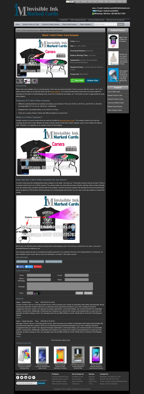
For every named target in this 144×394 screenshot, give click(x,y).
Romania (100, 1)
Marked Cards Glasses (115, 106)
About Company (77, 381)
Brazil (89, 1)
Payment (92, 376)
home (70, 1)
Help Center (93, 381)
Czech (95, 1)
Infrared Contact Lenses (50, 24)
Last (68, 340)
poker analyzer (55, 91)
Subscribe (41, 383)
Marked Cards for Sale (31, 24)
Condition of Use (77, 376)
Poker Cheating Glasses (78, 20)
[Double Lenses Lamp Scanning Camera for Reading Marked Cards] (119, 52)
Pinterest (38, 266)
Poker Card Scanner (70, 24)
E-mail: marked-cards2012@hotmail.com (113, 8)
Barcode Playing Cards (53, 261)
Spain (106, 1)
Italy (124, 1)
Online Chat (92, 80)
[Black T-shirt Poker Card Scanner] (119, 35)
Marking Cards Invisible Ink (115, 20)
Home (18, 24)
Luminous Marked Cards (96, 20)
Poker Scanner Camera (60, 384)
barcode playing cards (67, 120)
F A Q (90, 384)
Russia (119, 1)
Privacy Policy (76, 379)
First (52, 340)
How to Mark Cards (114, 91)
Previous (58, 340)
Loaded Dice (64, 20)
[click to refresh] (37, 293)
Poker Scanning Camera (30, 30)
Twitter (29, 266)
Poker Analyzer (85, 24)
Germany (84, 1)
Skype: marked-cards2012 (107, 11)
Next (64, 340)
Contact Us (75, 384)
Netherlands (113, 1)
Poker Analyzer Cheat (115, 110)
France (78, 1)
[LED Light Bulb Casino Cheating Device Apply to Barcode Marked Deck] (119, 69)
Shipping (92, 379)
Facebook (20, 266)
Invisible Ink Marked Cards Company (78, 389)
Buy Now (79, 80)
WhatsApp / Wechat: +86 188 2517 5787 (109, 13)
